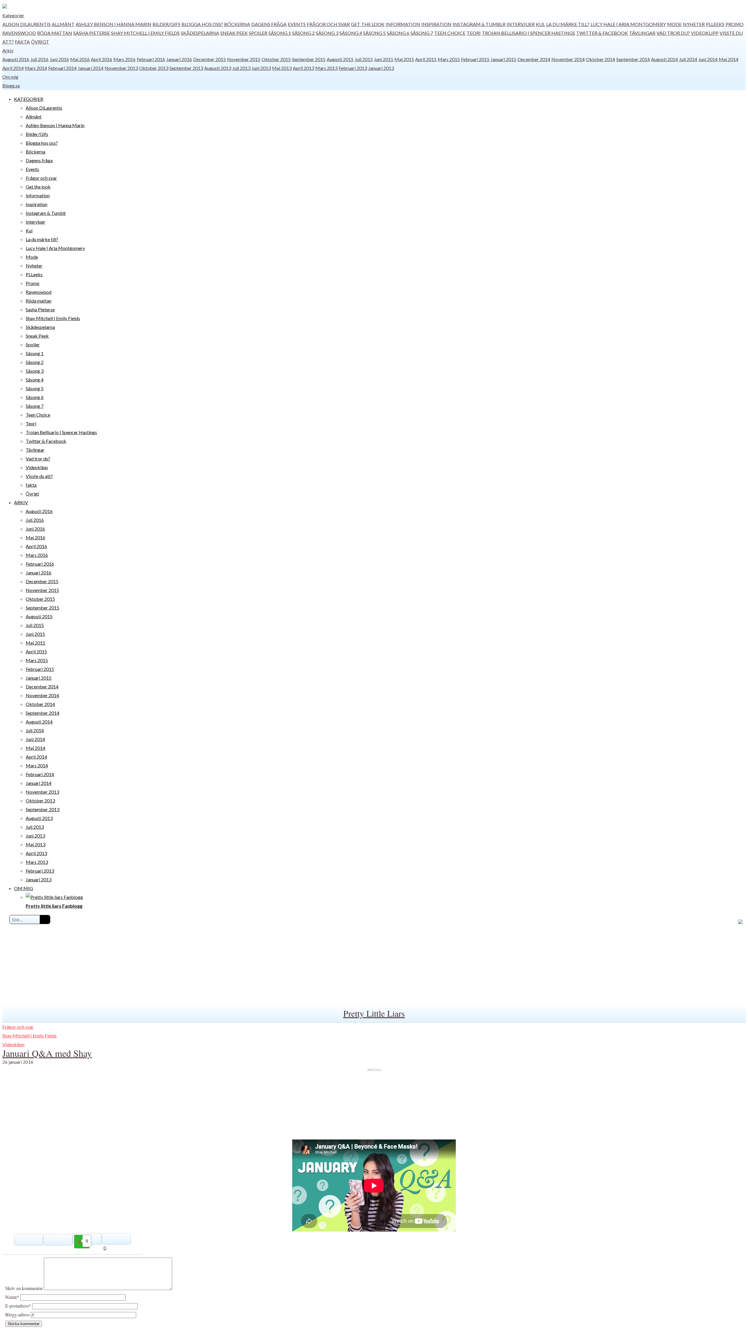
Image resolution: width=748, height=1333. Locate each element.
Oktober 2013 (153, 68)
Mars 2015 (449, 59)
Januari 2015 (503, 59)
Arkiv (7, 50)
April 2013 (303, 68)
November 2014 (568, 59)
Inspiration (436, 24)
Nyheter (694, 24)
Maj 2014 (728, 59)
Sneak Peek (234, 33)
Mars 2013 (326, 68)
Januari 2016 (179, 59)
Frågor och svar (328, 24)
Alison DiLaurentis (26, 24)
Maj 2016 (80, 59)
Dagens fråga (269, 24)
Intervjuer (521, 24)
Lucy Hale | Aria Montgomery (628, 24)
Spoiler (258, 33)
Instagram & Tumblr (479, 24)
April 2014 (13, 68)
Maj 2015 (404, 59)
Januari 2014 (90, 68)
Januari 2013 (381, 68)
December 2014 (533, 59)
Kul (540, 24)
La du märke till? (567, 24)
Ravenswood (19, 33)
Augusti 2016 (15, 59)
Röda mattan (54, 33)
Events (297, 24)
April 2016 (101, 59)
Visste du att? (39, 476)
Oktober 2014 (600, 59)
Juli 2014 (688, 59)
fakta (22, 41)
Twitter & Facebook (602, 33)
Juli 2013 (241, 68)
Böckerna (237, 24)
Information (403, 24)
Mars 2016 (124, 59)
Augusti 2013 (217, 68)
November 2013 (121, 68)
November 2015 (243, 59)
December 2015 (209, 59)
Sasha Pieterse (91, 33)
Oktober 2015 (276, 59)
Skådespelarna (200, 33)
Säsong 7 (422, 33)
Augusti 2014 (664, 59)
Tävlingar (642, 33)
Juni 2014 (708, 59)
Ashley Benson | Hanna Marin (113, 24)
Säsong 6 (398, 33)
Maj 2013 (282, 68)
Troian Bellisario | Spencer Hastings (528, 33)
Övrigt (40, 41)
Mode (674, 24)
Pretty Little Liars (374, 1013)
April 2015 (426, 59)
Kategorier (13, 15)
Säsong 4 (351, 33)
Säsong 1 (280, 33)
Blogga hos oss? (202, 24)
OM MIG (23, 888)
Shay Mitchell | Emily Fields (145, 33)
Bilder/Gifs (166, 24)
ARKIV (21, 502)
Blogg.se (11, 85)
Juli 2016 (39, 59)
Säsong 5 (374, 33)
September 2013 (186, 68)
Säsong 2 (303, 33)
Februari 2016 (151, 59)
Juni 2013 (261, 68)
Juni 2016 (59, 59)
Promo (735, 24)
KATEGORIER (28, 99)
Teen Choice (449, 33)
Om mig (10, 77)
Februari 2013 (353, 68)
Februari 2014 (62, 68)
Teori (474, 33)
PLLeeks (715, 24)
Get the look (368, 24)
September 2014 (633, 59)
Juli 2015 (364, 59)
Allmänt (63, 24)
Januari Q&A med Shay (47, 1053)
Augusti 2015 (340, 59)
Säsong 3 (327, 33)
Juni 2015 (383, 59)
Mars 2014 (36, 68)
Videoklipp (704, 33)
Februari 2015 (475, 59)
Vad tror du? (673, 33)
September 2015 (308, 59)
